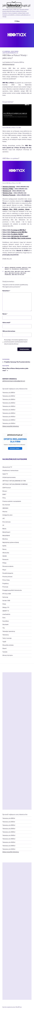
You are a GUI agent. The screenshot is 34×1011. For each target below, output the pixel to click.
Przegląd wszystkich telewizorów (12, 590)
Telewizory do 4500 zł (8, 416)
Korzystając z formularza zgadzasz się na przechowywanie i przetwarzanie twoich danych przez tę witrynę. (15, 342)
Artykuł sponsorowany (9, 477)
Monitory (5, 539)
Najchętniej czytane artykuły (10, 542)
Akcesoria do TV (7, 467)
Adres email (6, 322)
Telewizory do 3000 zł (8, 406)
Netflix (4, 546)
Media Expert (6, 532)
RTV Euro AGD (6, 593)
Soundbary (5, 621)
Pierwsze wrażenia (7, 566)
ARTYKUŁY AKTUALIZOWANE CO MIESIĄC (15, 484)
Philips (4, 563)
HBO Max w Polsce (18, 274)
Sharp (4, 604)
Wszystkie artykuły (8, 645)
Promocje (5, 587)
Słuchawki (5, 624)
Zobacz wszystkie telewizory (10, 426)
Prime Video (6, 580)
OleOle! (4, 556)
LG (3, 525)
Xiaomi (4, 648)
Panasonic (5, 559)
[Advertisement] (17, 741)
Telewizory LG (6, 191)
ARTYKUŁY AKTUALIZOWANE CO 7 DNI (14, 481)
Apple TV (5, 474)
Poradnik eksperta (7, 573)
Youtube (4, 652)
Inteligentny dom (7, 515)
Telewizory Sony (7, 193)
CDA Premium (6, 487)
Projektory (5, 583)
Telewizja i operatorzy (20, 269)
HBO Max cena (9, 271)
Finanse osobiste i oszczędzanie (11, 501)
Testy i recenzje (7, 638)
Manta (4, 528)
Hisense (4, 511)
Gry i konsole (6, 505)
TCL (3, 628)
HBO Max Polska (14, 273)
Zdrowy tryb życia (7, 655)
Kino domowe (6, 522)
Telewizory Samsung (8, 186)
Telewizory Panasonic (9, 195)
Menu (17, 21)
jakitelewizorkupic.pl (10, 52)
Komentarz (6, 290)
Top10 (4, 641)
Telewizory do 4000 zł (8, 413)
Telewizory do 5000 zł (8, 420)
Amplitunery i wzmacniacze (10, 470)
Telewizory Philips (7, 188)
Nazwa (4, 314)
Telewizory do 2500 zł (8, 403)
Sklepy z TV (5, 607)
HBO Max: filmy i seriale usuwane (21, 238)
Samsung (5, 597)
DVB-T (4, 494)
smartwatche (6, 614)
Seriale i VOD (26, 267)
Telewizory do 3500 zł (8, 410)
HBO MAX (5, 508)
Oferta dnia (5, 552)
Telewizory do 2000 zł (8, 399)
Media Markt (6, 535)
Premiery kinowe (15, 267)
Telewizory (5, 635)
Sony (3, 617)
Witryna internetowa (8, 331)
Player (4, 570)
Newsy (7, 267)
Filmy (4, 498)
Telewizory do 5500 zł (8, 423)
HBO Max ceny (19, 271)
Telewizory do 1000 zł (8, 392)
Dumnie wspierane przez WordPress (12, 1007)
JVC (3, 518)
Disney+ (4, 491)
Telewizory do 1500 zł (8, 396)
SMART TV (8, 269)
